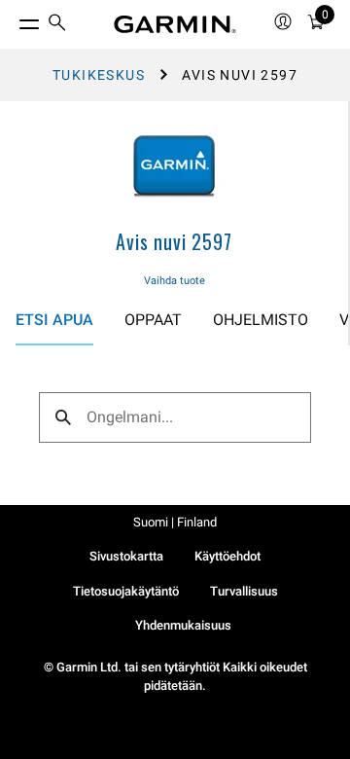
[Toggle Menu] (11, 19)
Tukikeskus (98, 75)
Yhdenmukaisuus (183, 625)
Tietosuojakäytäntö (126, 591)
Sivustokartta (126, 556)
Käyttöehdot (227, 556)
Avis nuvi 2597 (173, 241)
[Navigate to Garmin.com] (175, 24)
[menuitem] (57, 25)
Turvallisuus (244, 591)
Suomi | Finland (175, 522)
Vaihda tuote (174, 280)
